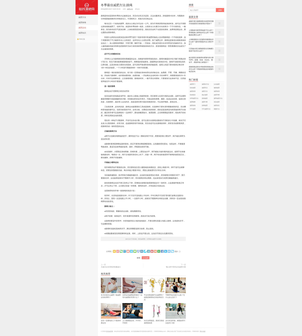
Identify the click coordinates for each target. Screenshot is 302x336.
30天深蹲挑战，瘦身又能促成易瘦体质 (154, 321)
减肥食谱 (217, 91)
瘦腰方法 (217, 109)
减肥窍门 (192, 84)
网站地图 (202, 331)
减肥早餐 (217, 95)
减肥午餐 (205, 102)
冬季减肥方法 (194, 98)
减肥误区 (217, 105)
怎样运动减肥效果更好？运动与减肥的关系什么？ (132, 296)
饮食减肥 (192, 88)
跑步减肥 (205, 95)
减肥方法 (82, 17)
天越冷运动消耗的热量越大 (111, 267)
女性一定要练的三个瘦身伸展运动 (111, 321)
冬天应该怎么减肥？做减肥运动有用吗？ (111, 296)
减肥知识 (82, 32)
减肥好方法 (205, 84)
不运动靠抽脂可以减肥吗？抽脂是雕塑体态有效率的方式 (154, 297)
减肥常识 (205, 88)
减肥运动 (82, 27)
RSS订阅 (82, 39)
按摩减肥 (205, 105)
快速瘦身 (192, 95)
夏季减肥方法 (218, 98)
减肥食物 (82, 22)
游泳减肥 (217, 102)
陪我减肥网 (87, 7)
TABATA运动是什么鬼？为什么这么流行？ (175, 296)
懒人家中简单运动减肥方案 (176, 267)
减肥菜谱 (192, 91)
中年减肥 (192, 109)
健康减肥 (217, 88)
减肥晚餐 (192, 102)
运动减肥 (145, 258)
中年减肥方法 (206, 109)
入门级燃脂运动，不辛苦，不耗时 (132, 321)
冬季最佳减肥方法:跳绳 (116, 5)
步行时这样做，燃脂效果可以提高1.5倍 (175, 321)
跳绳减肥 (205, 98)
